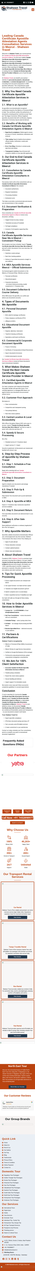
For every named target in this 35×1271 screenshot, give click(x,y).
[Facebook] (3, 1258)
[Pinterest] (15, 1258)
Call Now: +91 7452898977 (17, 817)
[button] (1, 763)
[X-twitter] (9, 1258)
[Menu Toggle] (33, 9)
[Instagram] (6, 1258)
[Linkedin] (12, 1258)
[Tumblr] (18, 1258)
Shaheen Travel (21, 704)
